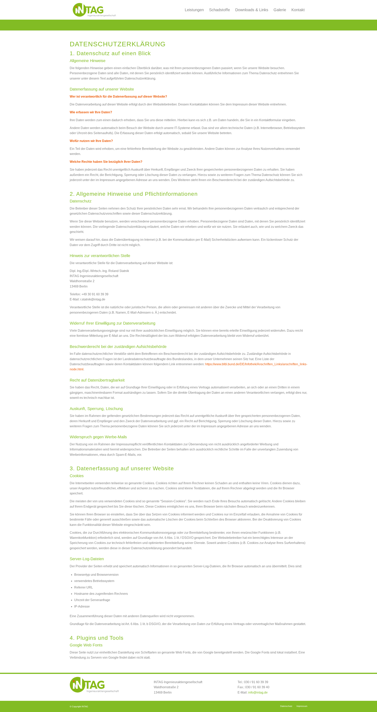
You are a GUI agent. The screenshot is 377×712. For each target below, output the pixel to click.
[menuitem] (194, 10)
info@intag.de (258, 692)
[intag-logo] (94, 10)
